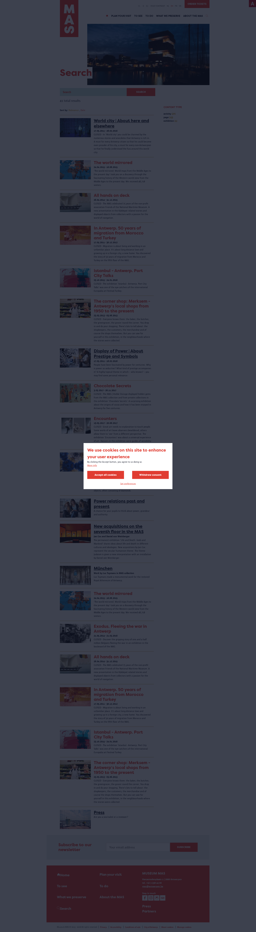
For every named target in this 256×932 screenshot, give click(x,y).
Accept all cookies (106, 474)
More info (92, 465)
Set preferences (128, 483)
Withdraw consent (150, 474)
